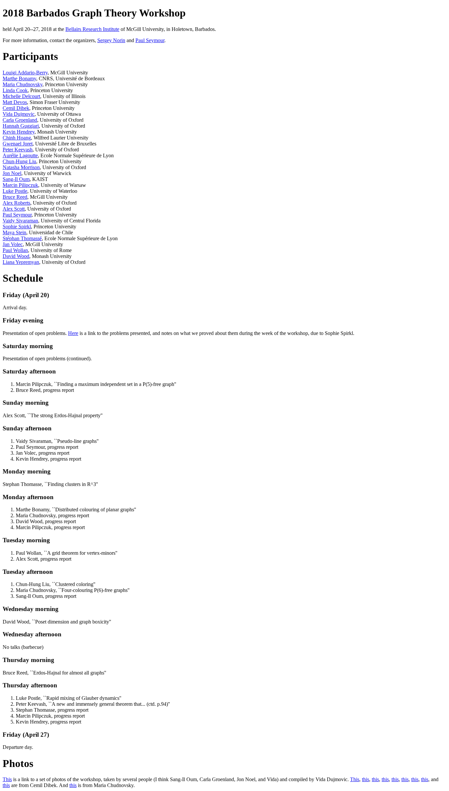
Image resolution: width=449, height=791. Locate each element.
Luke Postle (15, 191)
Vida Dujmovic (19, 114)
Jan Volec (13, 244)
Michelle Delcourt (21, 96)
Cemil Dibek (16, 108)
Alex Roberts (16, 203)
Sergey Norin (111, 40)
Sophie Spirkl (17, 226)
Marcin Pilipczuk (20, 185)
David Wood (16, 256)
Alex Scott (14, 209)
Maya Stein (14, 232)
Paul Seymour (149, 40)
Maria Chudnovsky (22, 84)
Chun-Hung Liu (19, 161)
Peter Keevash (18, 149)
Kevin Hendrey (19, 132)
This (7, 779)
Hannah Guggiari (21, 126)
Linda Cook (15, 90)
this (365, 779)
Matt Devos (15, 102)
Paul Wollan (15, 250)
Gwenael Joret (18, 143)
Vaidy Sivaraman (20, 220)
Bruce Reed (15, 197)
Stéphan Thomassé (22, 238)
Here (73, 333)
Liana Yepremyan (21, 262)
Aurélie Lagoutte (20, 155)
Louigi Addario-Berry (25, 72)
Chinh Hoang (17, 137)
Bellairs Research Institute (92, 29)
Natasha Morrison (21, 167)
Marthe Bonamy (19, 78)
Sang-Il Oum (16, 179)
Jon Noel (12, 173)
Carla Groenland (20, 120)
